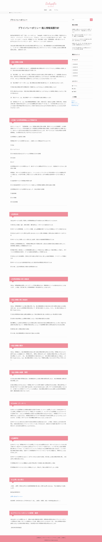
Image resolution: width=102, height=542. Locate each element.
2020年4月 (75, 75)
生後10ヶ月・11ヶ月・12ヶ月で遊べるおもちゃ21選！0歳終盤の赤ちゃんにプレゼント (82, 44)
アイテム (75, 85)
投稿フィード (74, 102)
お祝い (74, 88)
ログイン (73, 100)
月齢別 (74, 91)
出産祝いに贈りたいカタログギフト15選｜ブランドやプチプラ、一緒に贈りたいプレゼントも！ (82, 31)
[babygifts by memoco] (51, 4)
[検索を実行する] (91, 19)
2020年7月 (75, 67)
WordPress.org (75, 105)
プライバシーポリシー (46, 537)
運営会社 (39, 537)
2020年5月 (75, 72)
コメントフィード (75, 104)
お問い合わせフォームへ (16, 496)
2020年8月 (75, 64)
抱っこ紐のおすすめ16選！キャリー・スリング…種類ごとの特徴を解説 (82, 35)
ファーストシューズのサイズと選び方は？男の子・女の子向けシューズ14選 (81, 40)
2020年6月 (75, 70)
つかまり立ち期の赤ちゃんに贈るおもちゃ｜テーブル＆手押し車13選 (81, 48)
